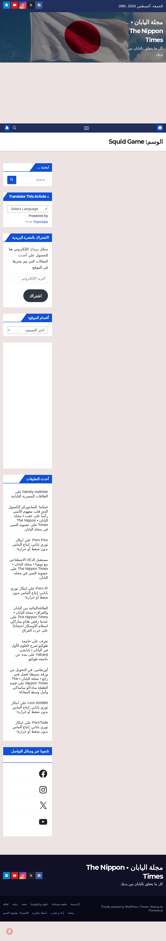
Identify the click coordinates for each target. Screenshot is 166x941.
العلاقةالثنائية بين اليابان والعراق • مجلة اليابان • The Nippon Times (30, 612)
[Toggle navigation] (87, 128)
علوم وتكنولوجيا (39, 904)
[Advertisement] (83, 93)
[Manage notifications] (9, 931)
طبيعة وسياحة (59, 904)
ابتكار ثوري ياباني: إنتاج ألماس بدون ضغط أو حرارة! (30, 544)
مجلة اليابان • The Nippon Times (146, 31)
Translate (40, 222)
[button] (14, 128)
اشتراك (35, 296)
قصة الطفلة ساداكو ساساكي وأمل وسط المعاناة (29, 687)
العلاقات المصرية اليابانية (29, 496)
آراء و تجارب (57, 912)
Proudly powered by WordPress (120, 906)
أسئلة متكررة (39, 912)
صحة (24, 904)
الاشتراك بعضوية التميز (16, 912)
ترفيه (15, 904)
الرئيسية (75, 904)
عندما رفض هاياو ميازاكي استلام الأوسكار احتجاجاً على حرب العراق (29, 625)
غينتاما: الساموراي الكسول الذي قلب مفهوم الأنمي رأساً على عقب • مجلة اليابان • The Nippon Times (28, 516)
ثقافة (6, 904)
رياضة (71, 912)
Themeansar (155, 910)
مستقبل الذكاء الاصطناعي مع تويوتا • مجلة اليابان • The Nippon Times (28, 564)
